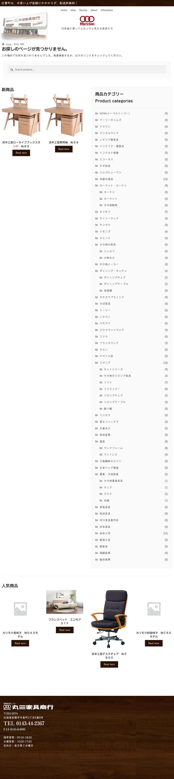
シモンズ (105, 231)
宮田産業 (105, 434)
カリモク (105, 211)
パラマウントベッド (112, 330)
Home (9, 44)
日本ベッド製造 (109, 467)
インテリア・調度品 (112, 146)
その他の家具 (108, 244)
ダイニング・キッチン (113, 271)
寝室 (102, 441)
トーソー (105, 310)
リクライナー (112, 389)
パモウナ (105, 323)
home (64, 10)
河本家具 (105, 526)
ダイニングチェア (115, 277)
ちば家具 (105, 303)
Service (83, 10)
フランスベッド (109, 343)
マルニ (104, 349)
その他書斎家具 (113, 480)
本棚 (106, 500)
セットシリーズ (113, 369)
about (94, 10)
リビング (105, 362)
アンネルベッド (109, 133)
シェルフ (109, 251)
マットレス (110, 454)
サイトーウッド (109, 218)
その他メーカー (109, 264)
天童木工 (105, 428)
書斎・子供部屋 (109, 474)
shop (73, 10)
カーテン (109, 192)
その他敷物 (110, 205)
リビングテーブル (115, 402)
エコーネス (106, 159)
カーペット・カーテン (113, 185)
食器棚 (108, 290)
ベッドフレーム (113, 448)
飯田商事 (105, 559)
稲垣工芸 (105, 540)
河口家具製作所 (109, 520)
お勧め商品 (106, 179)
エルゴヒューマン (110, 172)
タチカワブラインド (112, 297)
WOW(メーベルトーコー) (115, 113)
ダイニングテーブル (116, 284)
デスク (108, 494)
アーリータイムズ (110, 120)
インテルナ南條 (109, 152)
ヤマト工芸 (106, 356)
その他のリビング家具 (117, 375)
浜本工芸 (105, 533)
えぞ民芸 (105, 165)
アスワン (105, 126)
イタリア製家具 (109, 139)
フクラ (104, 336)
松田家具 (105, 513)
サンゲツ (105, 225)
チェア (108, 487)
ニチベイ (105, 317)
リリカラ (105, 415)
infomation (107, 10)
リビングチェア (113, 395)
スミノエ (105, 238)
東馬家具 (105, 507)
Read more (21, 153)
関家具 (104, 546)
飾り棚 (108, 408)
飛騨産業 (105, 553)
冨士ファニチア (109, 421)
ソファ (108, 382)
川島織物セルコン (110, 461)
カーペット (110, 198)
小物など (109, 257)
